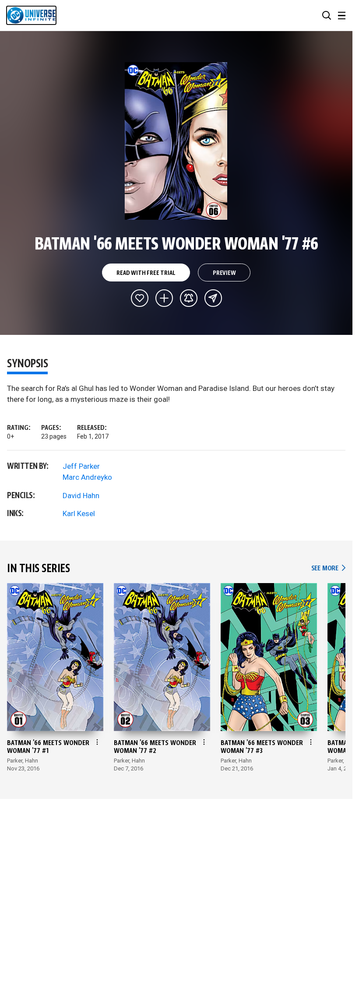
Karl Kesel (79, 513)
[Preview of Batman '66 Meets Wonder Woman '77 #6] (176, 141)
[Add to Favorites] (139, 298)
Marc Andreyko (87, 477)
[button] (326, 15)
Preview (224, 273)
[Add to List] (164, 298)
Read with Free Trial (145, 273)
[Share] (213, 298)
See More (328, 568)
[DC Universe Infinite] (31, 15)
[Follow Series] (188, 298)
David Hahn (81, 495)
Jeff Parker (81, 466)
